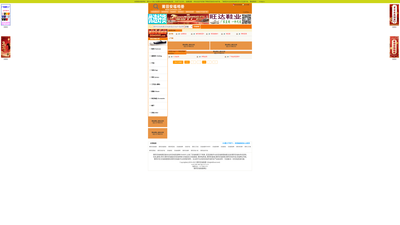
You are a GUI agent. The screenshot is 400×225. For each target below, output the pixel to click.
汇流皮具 (176, 56)
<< (193, 62)
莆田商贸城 (171, 146)
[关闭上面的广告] (6, 26)
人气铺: (171, 38)
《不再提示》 (262, 1)
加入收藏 (246, 4)
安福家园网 (180, 146)
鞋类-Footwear (156, 49)
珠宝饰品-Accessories (158, 98)
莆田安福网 (185, 150)
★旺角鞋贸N (200, 34)
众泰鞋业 (183, 34)
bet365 (193, 164)
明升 (196, 164)
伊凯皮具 (204, 56)
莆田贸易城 (152, 150)
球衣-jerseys (155, 77)
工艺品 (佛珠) (155, 84)
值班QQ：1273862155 (200, 166)
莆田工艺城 (195, 146)
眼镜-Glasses (155, 91)
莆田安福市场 (161, 150)
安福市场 (187, 146)
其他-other (154, 112)
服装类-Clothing (156, 56)
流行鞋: (171, 34)
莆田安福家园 (162, 146)
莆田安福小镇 (194, 150)
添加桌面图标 (238, 4)
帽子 (152, 105)
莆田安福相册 (153, 146)
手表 (152, 63)
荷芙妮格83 (214, 34)
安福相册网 (177, 150)
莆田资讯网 (239, 146)
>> (215, 62)
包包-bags (154, 70)
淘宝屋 (228, 34)
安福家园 (223, 146)
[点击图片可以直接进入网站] (179, 34)
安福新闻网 (215, 146)
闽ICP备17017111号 (203, 164)
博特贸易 (244, 34)
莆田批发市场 (204, 150)
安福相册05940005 (205, 146)
